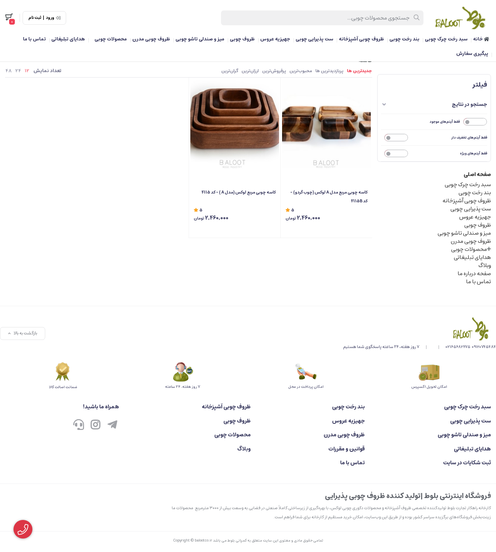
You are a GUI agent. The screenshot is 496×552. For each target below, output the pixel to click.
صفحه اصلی (477, 174)
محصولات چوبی (110, 39)
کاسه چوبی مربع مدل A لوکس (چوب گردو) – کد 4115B (328, 197)
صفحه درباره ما (474, 273)
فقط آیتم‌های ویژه (473, 153)
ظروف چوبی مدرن (151, 39)
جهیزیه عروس (275, 39)
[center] (417, 17)
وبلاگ (484, 265)
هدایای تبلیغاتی (68, 39)
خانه (478, 39)
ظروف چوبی (242, 39)
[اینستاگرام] (95, 425)
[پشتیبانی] (78, 425)
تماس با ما (34, 39)
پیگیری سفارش (472, 54)
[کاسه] (419, 329)
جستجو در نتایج (469, 104)
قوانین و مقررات (346, 449)
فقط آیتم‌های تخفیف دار (469, 138)
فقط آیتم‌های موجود (445, 122)
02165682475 (458, 346)
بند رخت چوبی (404, 39)
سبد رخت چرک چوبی (446, 39)
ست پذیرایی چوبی (314, 39)
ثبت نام (34, 18)
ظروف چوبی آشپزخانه (361, 39)
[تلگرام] (112, 425)
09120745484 (484, 346)
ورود (50, 18)
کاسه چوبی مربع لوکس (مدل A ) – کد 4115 (238, 192)
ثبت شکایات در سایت (467, 462)
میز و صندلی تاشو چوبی (199, 39)
